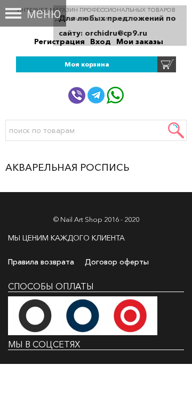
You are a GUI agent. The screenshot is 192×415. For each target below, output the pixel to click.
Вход (100, 41)
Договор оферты (117, 262)
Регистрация (59, 41)
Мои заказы (139, 41)
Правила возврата (41, 262)
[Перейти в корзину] (166, 64)
